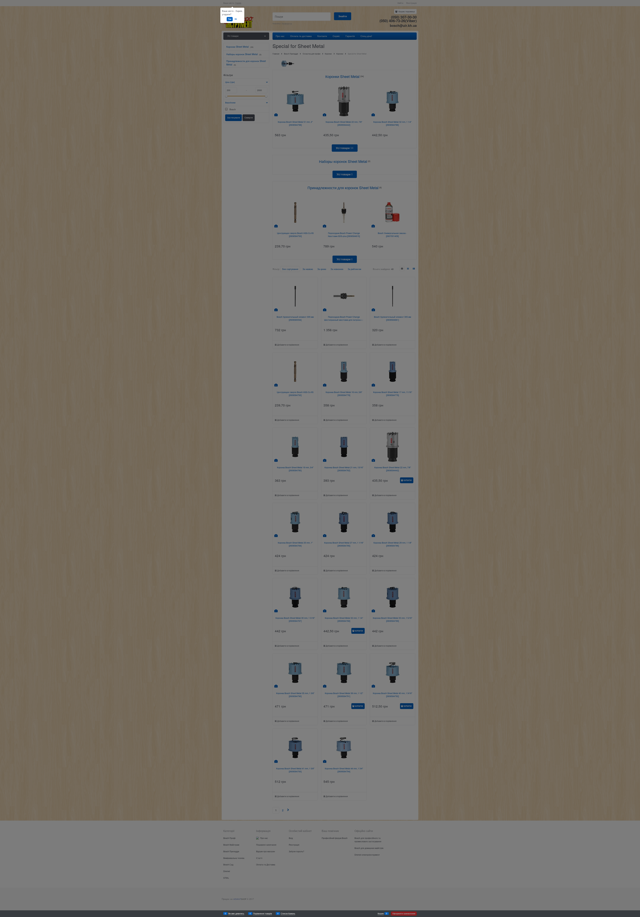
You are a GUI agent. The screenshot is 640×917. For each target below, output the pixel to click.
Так (229, 18)
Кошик (381, 913)
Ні (236, 18)
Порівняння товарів (262, 913)
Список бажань (288, 913)
